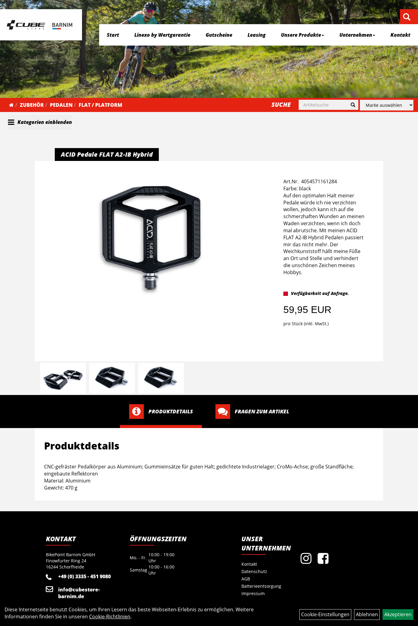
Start (113, 35)
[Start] (11, 105)
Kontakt (400, 35)
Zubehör (32, 105)
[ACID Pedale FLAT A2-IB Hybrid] (151, 238)
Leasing (257, 35)
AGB (245, 579)
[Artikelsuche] (406, 17)
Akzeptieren (398, 614)
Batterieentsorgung (261, 586)
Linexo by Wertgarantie (162, 35)
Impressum (253, 593)
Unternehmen (355, 35)
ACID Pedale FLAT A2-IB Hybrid (107, 154)
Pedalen (61, 105)
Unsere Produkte (301, 35)
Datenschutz (254, 571)
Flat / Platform (100, 105)
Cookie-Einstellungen (325, 614)
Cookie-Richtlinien (109, 616)
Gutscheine (219, 35)
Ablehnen (367, 614)
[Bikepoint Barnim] (39, 24)
